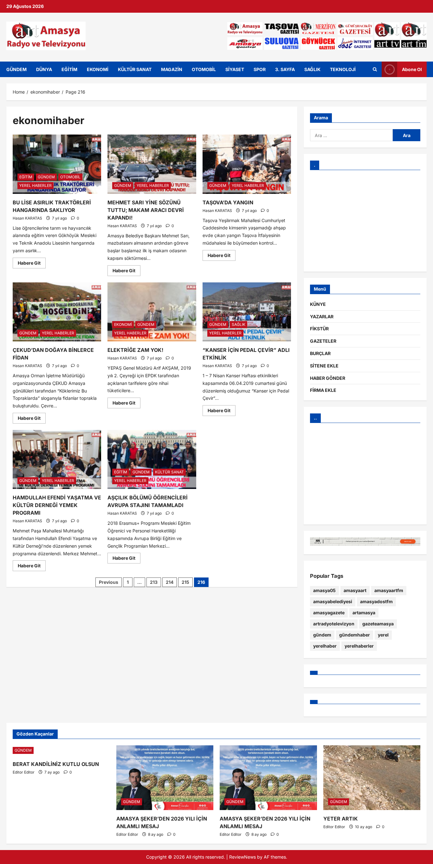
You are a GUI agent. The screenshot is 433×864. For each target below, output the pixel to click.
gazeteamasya (378, 623)
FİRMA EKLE (323, 390)
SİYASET (234, 69)
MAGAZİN (171, 69)
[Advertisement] (365, 220)
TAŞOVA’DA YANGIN (228, 202)
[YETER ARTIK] (372, 777)
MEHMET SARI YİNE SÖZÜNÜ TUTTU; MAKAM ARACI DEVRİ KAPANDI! (145, 210)
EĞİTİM (69, 69)
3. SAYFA (285, 69)
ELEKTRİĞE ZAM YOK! (135, 350)
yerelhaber (325, 646)
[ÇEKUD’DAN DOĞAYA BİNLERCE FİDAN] (57, 311)
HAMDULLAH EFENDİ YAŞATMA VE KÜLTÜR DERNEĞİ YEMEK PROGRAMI (57, 505)
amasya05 (324, 590)
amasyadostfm (376, 601)
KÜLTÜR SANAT (135, 69)
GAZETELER (323, 341)
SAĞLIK (312, 69)
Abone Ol (412, 69)
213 (154, 582)
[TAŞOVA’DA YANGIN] (247, 164)
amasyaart (355, 590)
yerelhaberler (359, 646)
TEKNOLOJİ (343, 69)
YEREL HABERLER (35, 185)
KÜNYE (318, 304)
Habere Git (32, 262)
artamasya (363, 612)
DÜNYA (44, 69)
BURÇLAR (320, 353)
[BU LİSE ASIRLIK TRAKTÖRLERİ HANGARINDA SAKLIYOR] (57, 164)
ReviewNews (242, 857)
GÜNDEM (16, 69)
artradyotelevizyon (333, 623)
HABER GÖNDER (327, 378)
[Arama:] (351, 135)
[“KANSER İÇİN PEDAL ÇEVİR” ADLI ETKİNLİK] (247, 311)
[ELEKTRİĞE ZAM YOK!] (151, 311)
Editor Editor (24, 772)
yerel (383, 634)
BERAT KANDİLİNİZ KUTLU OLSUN (56, 764)
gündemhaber (354, 634)
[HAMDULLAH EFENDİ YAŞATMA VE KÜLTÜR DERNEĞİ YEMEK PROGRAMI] (57, 459)
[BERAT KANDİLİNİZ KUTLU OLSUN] (61, 750)
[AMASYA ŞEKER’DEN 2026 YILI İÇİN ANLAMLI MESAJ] (165, 777)
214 (169, 582)
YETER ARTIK (340, 818)
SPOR (260, 69)
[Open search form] (375, 69)
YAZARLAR (321, 316)
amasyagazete (329, 612)
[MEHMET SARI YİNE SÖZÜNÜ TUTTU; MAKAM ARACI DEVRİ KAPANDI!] (151, 164)
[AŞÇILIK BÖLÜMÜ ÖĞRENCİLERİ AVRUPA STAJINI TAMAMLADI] (151, 459)
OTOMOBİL (204, 69)
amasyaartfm (388, 590)
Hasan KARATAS (27, 218)
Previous (108, 582)
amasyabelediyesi (332, 601)
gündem (322, 634)
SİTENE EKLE (324, 365)
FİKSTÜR (319, 328)
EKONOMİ (97, 69)
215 (185, 582)
